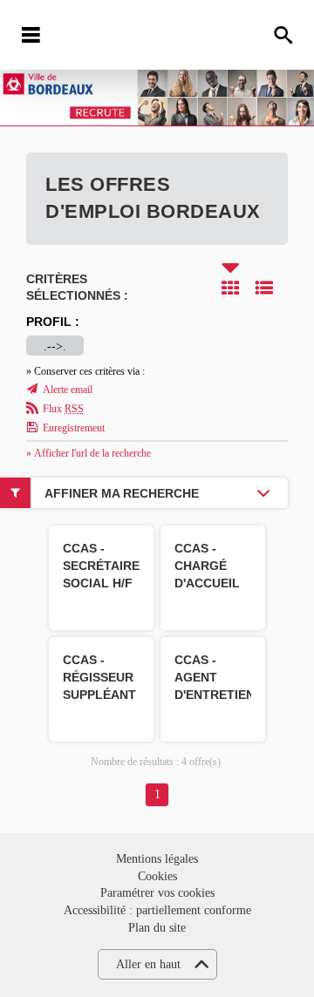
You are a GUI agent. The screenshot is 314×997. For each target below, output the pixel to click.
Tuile (230, 287)
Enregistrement (74, 428)
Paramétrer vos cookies (157, 892)
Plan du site (157, 927)
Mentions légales (157, 858)
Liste (264, 287)
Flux (63, 409)
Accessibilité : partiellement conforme (157, 910)
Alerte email (67, 389)
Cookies (157, 876)
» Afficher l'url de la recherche (88, 453)
